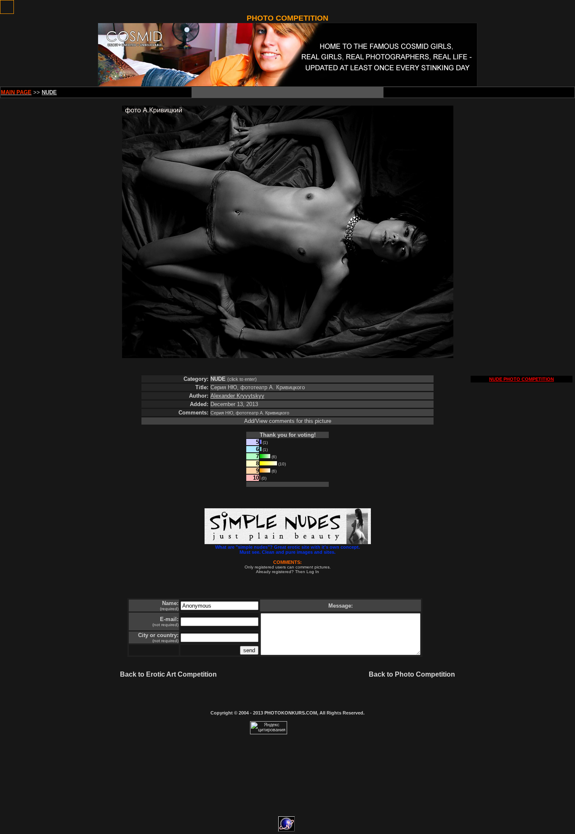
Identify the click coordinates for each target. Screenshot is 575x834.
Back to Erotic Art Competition (168, 674)
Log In (312, 571)
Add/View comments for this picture (287, 421)
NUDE (218, 379)
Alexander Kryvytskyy (237, 396)
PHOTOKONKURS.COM (290, 712)
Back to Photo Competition (412, 674)
